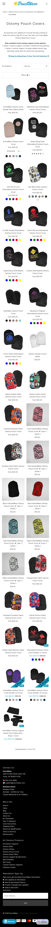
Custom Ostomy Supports (13, 865)
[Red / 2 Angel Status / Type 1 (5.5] (43, 659)
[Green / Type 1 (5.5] (10, 199)
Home (5, 12)
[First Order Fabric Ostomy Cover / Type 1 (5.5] (36, 196)
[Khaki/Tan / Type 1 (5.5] (13, 156)
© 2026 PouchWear (10, 913)
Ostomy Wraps (8, 849)
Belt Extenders (8, 860)
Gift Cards (7, 862)
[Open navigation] (4, 4)
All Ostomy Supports (10, 844)
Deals (5, 808)
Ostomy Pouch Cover (11, 852)
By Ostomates (8, 818)
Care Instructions (9, 824)
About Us (6, 816)
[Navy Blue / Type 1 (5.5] (20, 156)
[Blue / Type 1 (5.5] (6, 199)
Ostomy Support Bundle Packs (14, 857)
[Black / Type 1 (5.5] (6, 156)
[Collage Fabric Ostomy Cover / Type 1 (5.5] (33, 196)
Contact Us (7, 813)
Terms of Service (9, 832)
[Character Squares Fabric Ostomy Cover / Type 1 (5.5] (29, 196)
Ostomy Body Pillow (10, 854)
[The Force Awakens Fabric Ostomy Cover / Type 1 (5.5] (46, 196)
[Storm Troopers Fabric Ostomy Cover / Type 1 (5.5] (43, 196)
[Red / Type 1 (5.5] (16, 199)
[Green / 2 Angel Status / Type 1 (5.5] (36, 659)
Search (5, 805)
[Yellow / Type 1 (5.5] (20, 199)
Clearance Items (9, 867)
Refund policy (8, 834)
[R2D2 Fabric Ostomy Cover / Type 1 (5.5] (39, 196)
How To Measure (9, 821)
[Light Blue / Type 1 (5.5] (16, 156)
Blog (4, 811)
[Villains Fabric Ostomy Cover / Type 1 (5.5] (38, 200)
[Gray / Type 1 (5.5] (10, 156)
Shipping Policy (8, 826)
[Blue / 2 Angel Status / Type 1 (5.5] (33, 659)
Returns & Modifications (12, 829)
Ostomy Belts (8, 846)
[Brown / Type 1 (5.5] (10, 320)
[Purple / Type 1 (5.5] (13, 199)
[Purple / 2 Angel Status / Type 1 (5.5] (39, 659)
